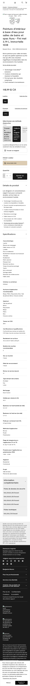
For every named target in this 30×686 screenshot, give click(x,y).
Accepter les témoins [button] (21, 682)
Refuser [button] (8, 682)
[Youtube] (15, 561)
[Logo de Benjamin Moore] (15, 2)
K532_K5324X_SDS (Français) (11, 500)
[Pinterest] (18, 561)
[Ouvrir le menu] (4, 2)
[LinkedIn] (7, 564)
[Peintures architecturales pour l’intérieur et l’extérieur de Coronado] (10, 636)
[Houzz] (3, 564)
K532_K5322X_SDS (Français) (11, 492)
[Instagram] (7, 561)
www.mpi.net (12, 543)
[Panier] (26, 2)
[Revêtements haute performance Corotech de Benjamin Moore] (10, 609)
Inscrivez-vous (7, 551)
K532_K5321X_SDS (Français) (11, 504)
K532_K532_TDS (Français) (11, 513)
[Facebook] (3, 561)
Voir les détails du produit (9, 65)
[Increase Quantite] (10, 176)
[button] (22, 2)
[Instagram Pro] (11, 561)
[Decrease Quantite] (4, 176)
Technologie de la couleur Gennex (14, 223)
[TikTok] (11, 564)
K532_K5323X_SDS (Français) (11, 496)
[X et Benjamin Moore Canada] (22, 561)
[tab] (12, 21)
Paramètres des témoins (10, 678)
